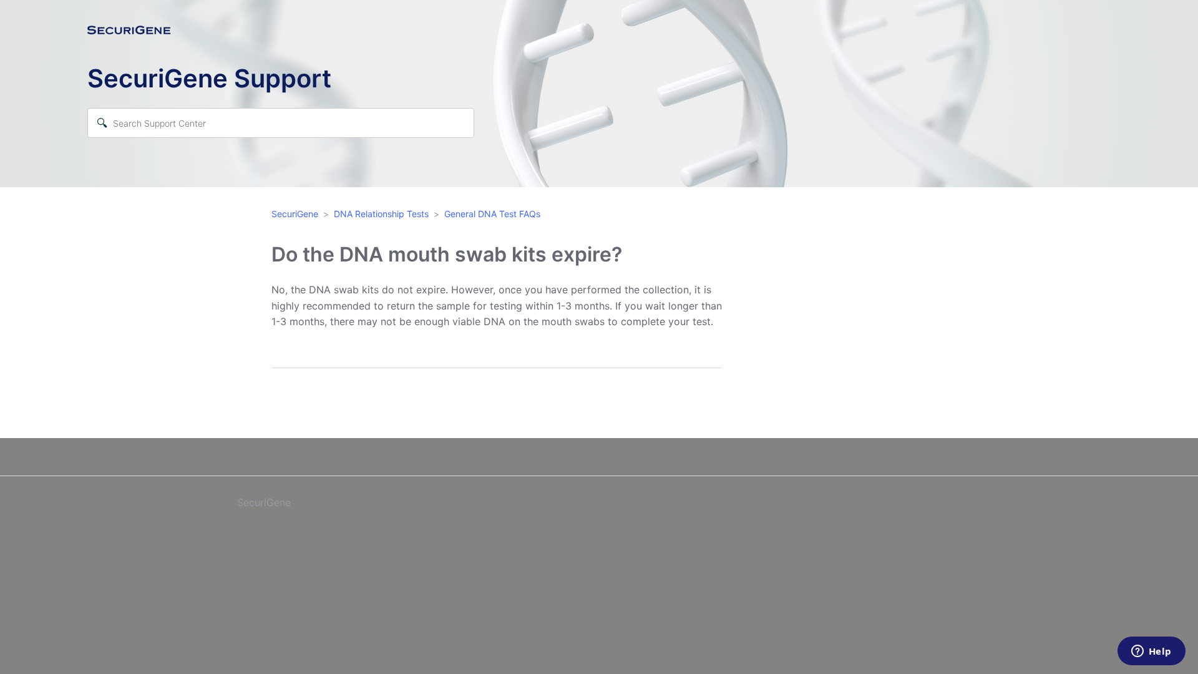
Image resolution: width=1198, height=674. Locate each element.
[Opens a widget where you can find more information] (1151, 652)
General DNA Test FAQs (492, 213)
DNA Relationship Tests (381, 213)
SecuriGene (294, 213)
